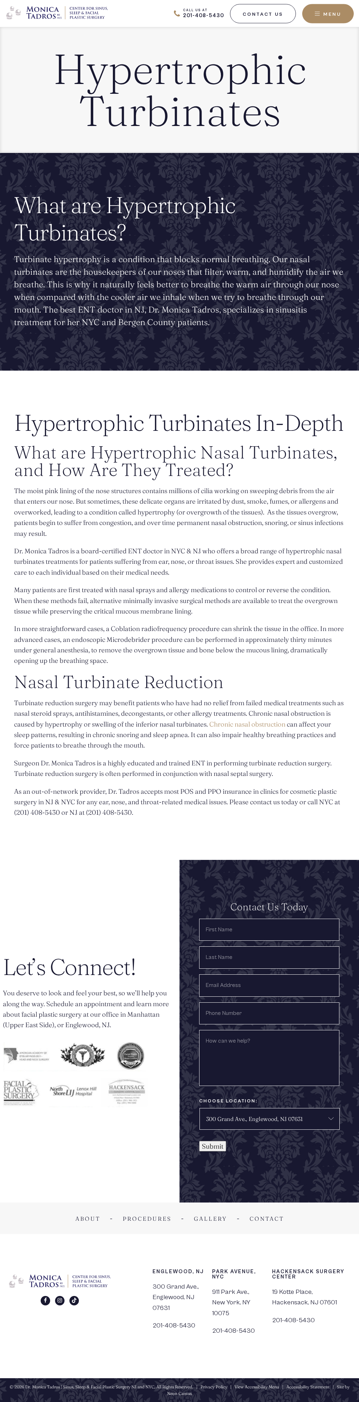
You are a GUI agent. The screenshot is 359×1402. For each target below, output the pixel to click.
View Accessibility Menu (257, 1386)
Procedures (147, 1218)
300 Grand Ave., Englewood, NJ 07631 (176, 1297)
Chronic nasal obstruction (247, 724)
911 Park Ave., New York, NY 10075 (231, 1302)
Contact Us (263, 14)
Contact (267, 1218)
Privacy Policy (214, 1386)
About (87, 1218)
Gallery (210, 1218)
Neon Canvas (179, 1393)
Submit (212, 1146)
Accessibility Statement (308, 1386)
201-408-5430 (174, 1325)
